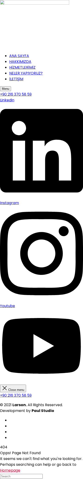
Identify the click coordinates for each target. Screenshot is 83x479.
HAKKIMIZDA (20, 61)
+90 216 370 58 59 (16, 395)
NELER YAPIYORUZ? (26, 73)
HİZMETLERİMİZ (22, 67)
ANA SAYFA (19, 55)
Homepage (10, 470)
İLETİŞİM (16, 79)
